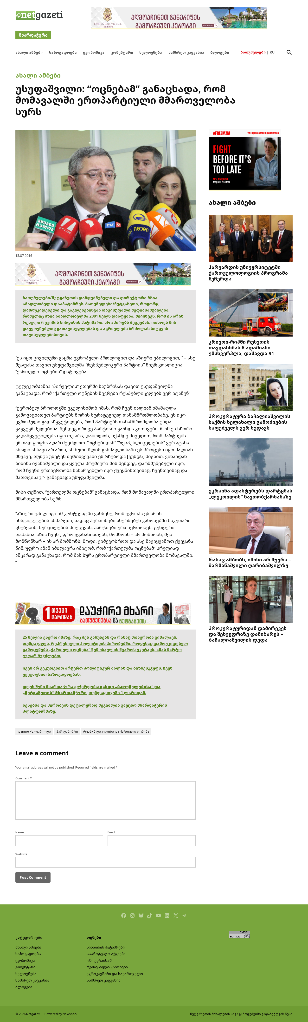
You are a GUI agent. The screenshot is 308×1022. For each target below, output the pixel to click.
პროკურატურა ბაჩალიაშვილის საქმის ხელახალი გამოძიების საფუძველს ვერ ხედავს (249, 422)
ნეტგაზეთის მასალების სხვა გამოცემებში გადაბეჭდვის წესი (241, 1014)
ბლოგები (219, 52)
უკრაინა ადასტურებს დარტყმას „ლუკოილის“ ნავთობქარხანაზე (250, 493)
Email (111, 832)
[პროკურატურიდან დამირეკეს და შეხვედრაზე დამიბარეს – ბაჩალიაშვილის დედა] (251, 599)
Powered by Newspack (61, 1014)
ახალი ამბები (29, 52)
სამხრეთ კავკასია (186, 52)
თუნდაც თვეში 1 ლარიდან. (117, 692)
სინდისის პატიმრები (106, 947)
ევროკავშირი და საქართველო (115, 973)
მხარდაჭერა (33, 35)
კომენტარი (122, 52)
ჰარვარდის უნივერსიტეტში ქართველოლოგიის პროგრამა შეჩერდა (248, 273)
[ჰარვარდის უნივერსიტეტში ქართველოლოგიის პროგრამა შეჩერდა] (251, 238)
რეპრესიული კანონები (107, 967)
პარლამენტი (67, 732)
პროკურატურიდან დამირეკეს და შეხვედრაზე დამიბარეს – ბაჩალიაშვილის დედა (248, 634)
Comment (23, 778)
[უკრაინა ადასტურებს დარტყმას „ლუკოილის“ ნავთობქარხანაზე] (251, 462)
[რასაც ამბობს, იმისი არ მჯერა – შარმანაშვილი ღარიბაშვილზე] (251, 531)
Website (21, 854)
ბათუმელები (253, 52)
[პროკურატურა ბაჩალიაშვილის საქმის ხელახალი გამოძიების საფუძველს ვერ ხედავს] (251, 387)
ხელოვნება (150, 52)
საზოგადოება (63, 52)
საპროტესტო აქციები (106, 953)
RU (272, 52)
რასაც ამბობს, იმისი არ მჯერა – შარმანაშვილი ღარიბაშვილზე (250, 562)
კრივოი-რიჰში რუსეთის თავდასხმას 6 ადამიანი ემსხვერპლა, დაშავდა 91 (241, 347)
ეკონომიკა (93, 52)
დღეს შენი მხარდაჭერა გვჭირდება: (61, 686)
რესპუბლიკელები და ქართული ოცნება (116, 732)
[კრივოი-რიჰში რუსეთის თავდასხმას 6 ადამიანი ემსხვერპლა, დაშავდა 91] (251, 313)
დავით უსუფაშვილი (34, 732)
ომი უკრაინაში (100, 960)
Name (19, 832)
